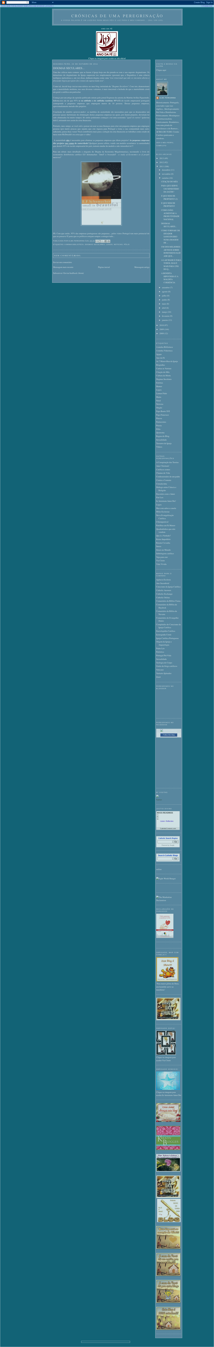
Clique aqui (161, 70)
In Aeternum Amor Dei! (166, 501)
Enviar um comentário (62, 262)
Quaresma (160, 432)
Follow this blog (169, 735)
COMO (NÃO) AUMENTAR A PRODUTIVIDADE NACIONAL (170, 215)
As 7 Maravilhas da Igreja (167, 361)
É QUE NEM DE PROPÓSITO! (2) (169, 197)
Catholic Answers (163, 590)
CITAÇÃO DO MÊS (169, 181)
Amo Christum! (162, 465)
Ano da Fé (160, 357)
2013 (161, 158)
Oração (159, 407)
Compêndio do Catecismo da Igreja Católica (168, 626)
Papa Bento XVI (163, 411)
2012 (161, 162)
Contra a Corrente (163, 480)
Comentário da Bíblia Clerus (168, 600)
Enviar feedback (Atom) (73, 273)
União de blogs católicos (166, 666)
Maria (158, 397)
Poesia (159, 425)
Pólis (127, 244)
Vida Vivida (161, 564)
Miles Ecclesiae (163, 511)
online (159, 869)
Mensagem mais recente (63, 267)
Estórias (159, 382)
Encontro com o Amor (165, 493)
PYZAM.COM (207, 6)
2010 (161, 325)
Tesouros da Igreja (164, 443)
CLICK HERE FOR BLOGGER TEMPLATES (17, 6)
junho (164, 299)
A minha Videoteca (164, 350)
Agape (159, 354)
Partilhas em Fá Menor (165, 525)
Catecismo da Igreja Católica (168, 586)
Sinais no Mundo (163, 549)
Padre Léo (160, 648)
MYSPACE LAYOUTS (44, 6)
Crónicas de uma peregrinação (117, 15)
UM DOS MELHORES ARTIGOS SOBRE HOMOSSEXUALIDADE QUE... (170, 251)
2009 (161, 329)
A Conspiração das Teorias (167, 462)
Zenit (158, 676)
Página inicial (104, 267)
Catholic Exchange (164, 593)
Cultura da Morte (163, 375)
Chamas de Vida (163, 473)
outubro (165, 178)
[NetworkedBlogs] (168, 730)
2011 (161, 166)
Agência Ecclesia (163, 579)
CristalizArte (161, 483)
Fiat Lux (159, 497)
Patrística (160, 651)
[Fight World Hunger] (166, 878)
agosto (165, 291)
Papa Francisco (162, 414)
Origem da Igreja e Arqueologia (164, 643)
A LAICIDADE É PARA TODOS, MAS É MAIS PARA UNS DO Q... (171, 265)
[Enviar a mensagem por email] (96, 241)
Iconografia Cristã (163, 634)
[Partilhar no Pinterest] (108, 241)
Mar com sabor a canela (166, 508)
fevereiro (166, 316)
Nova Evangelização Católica (165, 517)
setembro (166, 287)
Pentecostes (161, 421)
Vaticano (160, 669)
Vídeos (159, 446)
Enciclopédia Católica (165, 631)
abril (164, 307)
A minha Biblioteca (74, 244)
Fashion (159, 800)
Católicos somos (163, 469)
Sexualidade (161, 439)
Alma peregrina (167, 98)
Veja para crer (162, 557)
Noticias (118, 244)
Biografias (160, 364)
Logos (109, 244)
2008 (161, 333)
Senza (158, 546)
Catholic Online (163, 597)
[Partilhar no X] (102, 241)
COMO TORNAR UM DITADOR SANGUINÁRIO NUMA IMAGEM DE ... (170, 236)
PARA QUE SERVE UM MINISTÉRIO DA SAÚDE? (170, 188)
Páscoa (159, 418)
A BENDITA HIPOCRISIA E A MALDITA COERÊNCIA (169, 278)
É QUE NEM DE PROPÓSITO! (168, 205)
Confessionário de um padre (168, 476)
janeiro (165, 320)
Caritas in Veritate (163, 368)
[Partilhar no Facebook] (105, 241)
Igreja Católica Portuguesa (167, 638)
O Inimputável (162, 521)
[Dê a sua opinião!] (99, 241)
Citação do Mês (163, 372)
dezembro (166, 169)
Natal (158, 400)
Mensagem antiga (141, 267)
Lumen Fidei (161, 393)
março (165, 311)
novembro (166, 173)
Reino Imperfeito (163, 539)
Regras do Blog (162, 436)
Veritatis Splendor (163, 673)
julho (164, 295)
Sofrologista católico (165, 553)
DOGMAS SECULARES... (69, 68)
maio (164, 303)
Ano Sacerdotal (162, 583)
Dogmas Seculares (95, 244)
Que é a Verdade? (163, 535)
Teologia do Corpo (164, 662)
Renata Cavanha (163, 542)
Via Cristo (160, 560)
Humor (159, 386)
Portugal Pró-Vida (163, 655)
